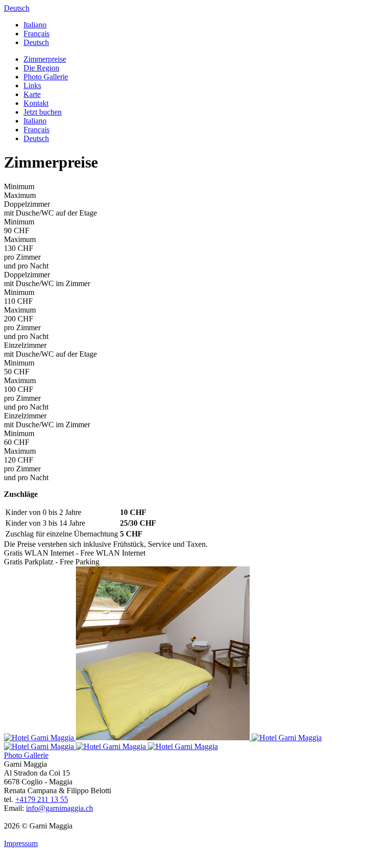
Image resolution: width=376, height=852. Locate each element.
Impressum (21, 843)
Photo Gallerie (46, 77)
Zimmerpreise (45, 59)
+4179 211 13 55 (41, 799)
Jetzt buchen (43, 112)
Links (32, 85)
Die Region (41, 68)
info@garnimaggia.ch (59, 808)
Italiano (35, 25)
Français (36, 33)
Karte (32, 94)
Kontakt (36, 103)
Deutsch (16, 8)
